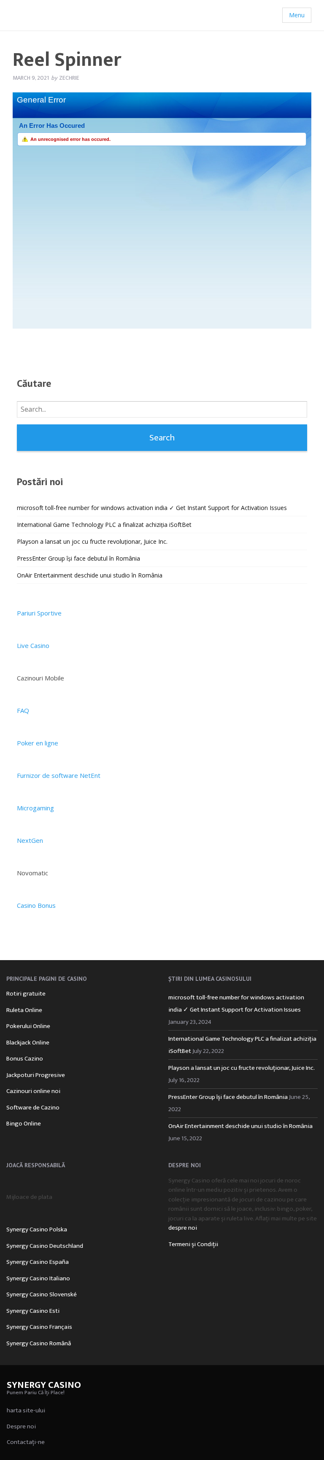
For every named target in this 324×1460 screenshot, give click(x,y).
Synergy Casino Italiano (38, 1278)
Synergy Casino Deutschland (44, 1246)
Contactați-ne (26, 1442)
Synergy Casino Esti (32, 1311)
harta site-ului (26, 1410)
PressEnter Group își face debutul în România (78, 558)
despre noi (182, 1228)
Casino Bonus (36, 905)
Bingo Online (23, 1123)
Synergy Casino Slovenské (41, 1294)
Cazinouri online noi (33, 1091)
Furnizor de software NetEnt (58, 775)
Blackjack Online (27, 1042)
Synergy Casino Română (38, 1343)
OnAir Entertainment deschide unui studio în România (89, 575)
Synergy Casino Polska (36, 1229)
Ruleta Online (24, 1010)
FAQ (23, 710)
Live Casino (33, 645)
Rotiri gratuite (26, 993)
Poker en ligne (37, 743)
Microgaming (35, 808)
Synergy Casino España (37, 1262)
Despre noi (21, 1426)
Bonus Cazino (24, 1058)
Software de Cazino (32, 1107)
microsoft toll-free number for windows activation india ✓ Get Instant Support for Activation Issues (152, 508)
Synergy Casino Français (39, 1327)
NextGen (30, 840)
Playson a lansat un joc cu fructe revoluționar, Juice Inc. (92, 541)
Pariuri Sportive (39, 613)
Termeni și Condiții (193, 1244)
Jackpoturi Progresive (35, 1075)
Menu (297, 15)
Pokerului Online (28, 1026)
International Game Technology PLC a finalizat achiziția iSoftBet (104, 525)
